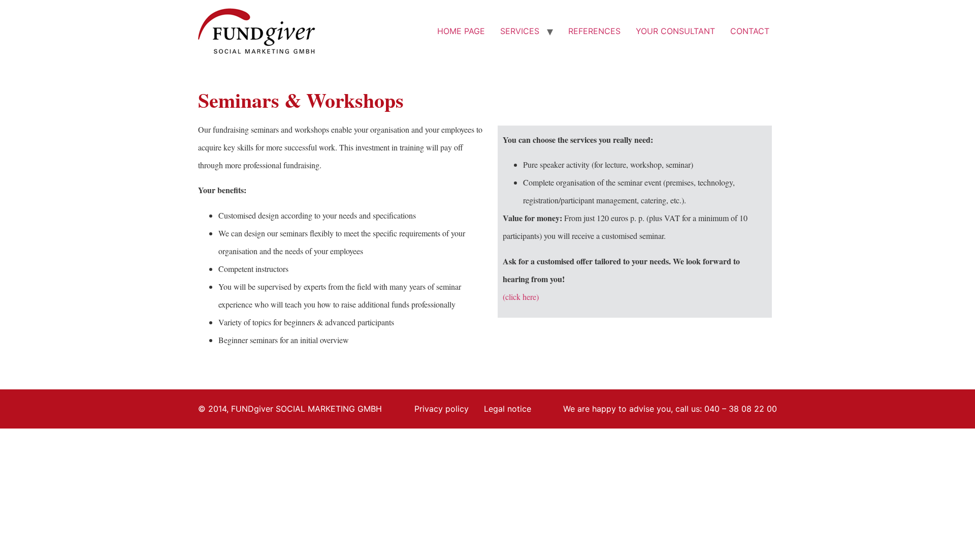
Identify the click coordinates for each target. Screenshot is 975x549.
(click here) (521, 296)
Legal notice (507, 409)
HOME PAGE (461, 31)
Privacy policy (441, 409)
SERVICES (519, 31)
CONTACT (749, 31)
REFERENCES (594, 31)
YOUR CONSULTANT (675, 31)
